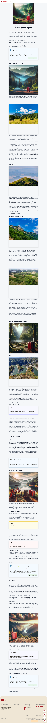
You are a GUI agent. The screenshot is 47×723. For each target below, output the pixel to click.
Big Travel (5, 1)
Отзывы (10, 1)
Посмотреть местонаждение (14, 264)
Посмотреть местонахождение (14, 161)
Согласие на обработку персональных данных (4, 711)
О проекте (11, 700)
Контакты (15, 700)
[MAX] (44, 717)
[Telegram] (44, 714)
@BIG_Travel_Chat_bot (29, 707)
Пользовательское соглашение (6, 707)
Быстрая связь (35, 720)
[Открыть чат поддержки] (44, 720)
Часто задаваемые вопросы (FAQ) (23, 700)
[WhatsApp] (44, 711)
